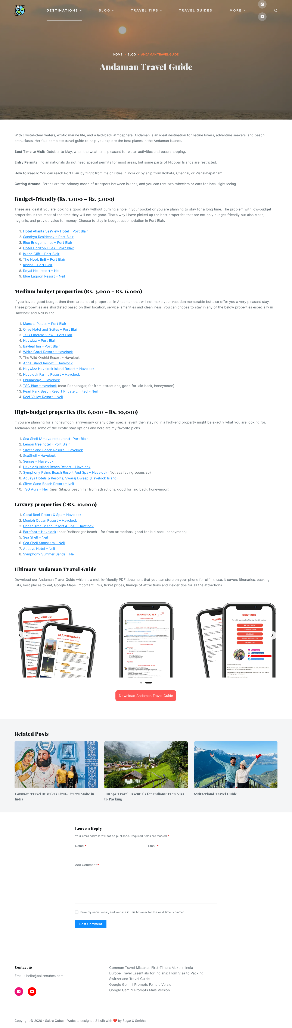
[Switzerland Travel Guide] (235, 764)
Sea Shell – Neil (35, 537)
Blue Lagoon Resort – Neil (44, 276)
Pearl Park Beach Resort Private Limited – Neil (60, 391)
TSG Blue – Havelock (40, 386)
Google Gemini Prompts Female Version (141, 984)
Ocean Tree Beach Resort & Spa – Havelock (58, 526)
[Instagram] (262, 4)
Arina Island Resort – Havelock (48, 363)
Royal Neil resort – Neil (41, 271)
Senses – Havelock (38, 461)
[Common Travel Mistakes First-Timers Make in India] (56, 764)
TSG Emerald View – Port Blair (47, 335)
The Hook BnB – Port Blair (44, 259)
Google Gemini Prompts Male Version (139, 990)
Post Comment (90, 924)
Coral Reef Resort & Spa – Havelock (52, 515)
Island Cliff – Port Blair (41, 254)
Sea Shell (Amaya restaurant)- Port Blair (55, 439)
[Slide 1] (141, 682)
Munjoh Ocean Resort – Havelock (50, 520)
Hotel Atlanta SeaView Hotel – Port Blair (55, 231)
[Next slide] (272, 635)
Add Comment (87, 865)
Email (153, 846)
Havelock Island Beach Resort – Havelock (56, 467)
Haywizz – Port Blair (39, 340)
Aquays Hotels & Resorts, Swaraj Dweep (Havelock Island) (70, 478)
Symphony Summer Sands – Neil (49, 554)
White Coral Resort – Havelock (48, 352)
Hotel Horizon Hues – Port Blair (48, 248)
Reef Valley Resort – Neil (43, 397)
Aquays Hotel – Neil (39, 548)
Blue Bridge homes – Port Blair (47, 242)
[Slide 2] (148, 682)
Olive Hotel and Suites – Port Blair (50, 329)
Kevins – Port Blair (37, 265)
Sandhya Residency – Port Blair (48, 237)
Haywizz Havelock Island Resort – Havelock (58, 369)
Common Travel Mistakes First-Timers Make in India (151, 967)
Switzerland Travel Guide (215, 794)
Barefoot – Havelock (39, 532)
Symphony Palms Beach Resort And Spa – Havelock (65, 472)
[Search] (275, 10)
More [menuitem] (236, 10)
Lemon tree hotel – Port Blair (46, 444)
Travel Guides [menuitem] (195, 10)
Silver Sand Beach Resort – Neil (48, 484)
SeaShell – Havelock (39, 455)
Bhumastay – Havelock (41, 380)
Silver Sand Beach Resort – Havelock (53, 450)
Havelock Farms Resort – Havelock (51, 374)
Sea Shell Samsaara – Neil (44, 543)
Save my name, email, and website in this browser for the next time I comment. (133, 912)
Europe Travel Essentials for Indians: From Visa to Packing (156, 973)
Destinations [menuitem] (62, 10)
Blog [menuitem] (104, 10)
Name (80, 846)
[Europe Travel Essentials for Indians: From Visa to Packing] (146, 764)
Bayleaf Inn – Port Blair (41, 346)
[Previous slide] (19, 635)
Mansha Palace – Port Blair (44, 323)
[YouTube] (262, 16)
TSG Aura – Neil (36, 489)
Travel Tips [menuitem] (144, 10)
